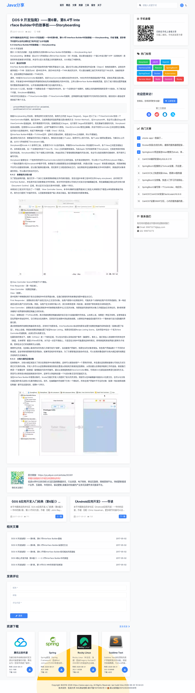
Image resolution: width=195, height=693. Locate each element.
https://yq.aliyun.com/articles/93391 (55, 475)
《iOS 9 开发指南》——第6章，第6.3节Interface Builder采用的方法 (39, 545)
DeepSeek (143, 62)
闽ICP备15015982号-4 (97, 688)
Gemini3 (168, 79)
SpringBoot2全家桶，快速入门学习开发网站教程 (163, 180)
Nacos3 (158, 68)
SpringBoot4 (171, 68)
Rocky (179, 79)
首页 (62, 5)
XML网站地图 (81, 688)
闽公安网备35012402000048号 (123, 688)
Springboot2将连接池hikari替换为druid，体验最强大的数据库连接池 (163, 152)
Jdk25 (155, 62)
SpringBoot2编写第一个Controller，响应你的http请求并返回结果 (162, 187)
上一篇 (59, 516)
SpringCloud (144, 73)
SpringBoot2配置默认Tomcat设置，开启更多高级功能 (162, 166)
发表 (20, 615)
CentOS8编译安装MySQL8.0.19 (157, 159)
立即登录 (171, 101)
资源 (81, 5)
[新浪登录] (157, 114)
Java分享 (15, 5)
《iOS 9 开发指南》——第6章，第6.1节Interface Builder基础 (36, 538)
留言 (93, 5)
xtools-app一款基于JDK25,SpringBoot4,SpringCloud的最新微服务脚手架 (162, 138)
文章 (74, 5)
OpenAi (165, 62)
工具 (87, 5)
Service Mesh (145, 79)
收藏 (38, 32)
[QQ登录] (165, 114)
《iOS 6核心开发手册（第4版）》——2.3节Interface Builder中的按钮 (39, 558)
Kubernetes (170, 73)
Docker (157, 73)
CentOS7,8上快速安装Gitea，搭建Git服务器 (162, 173)
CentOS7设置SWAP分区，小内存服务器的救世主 (163, 201)
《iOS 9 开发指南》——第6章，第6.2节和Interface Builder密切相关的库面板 (42, 552)
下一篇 (122, 516)
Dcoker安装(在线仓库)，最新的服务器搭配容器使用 (163, 145)
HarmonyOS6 (144, 68)
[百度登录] (149, 114)
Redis (157, 79)
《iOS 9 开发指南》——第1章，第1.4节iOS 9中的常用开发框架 (36, 565)
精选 (68, 5)
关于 (99, 5)
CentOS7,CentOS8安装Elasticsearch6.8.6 (161, 194)
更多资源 (123, 626)
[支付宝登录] (173, 114)
